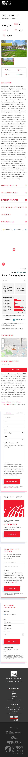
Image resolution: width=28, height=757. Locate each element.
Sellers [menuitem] (14, 695)
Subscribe (11, 588)
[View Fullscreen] (3, 345)
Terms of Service (13, 487)
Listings (9, 402)
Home (3, 402)
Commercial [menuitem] (14, 696)
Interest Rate (7, 632)
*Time (5, 436)
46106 (13, 404)
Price (5, 619)
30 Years (7, 614)
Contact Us (8, 413)
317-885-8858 (10, 524)
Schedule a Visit (19, 413)
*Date (5, 430)
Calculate (12, 641)
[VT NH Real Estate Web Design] (14, 750)
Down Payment (7, 625)
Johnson (18, 402)
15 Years (14, 614)
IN (13, 402)
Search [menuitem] (14, 691)
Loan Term (6, 611)
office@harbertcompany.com (14, 713)
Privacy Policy (14, 474)
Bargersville (6, 404)
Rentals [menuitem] (14, 698)
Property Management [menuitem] (14, 700)
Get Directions (14, 369)
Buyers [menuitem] (14, 693)
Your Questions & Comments (11, 442)
